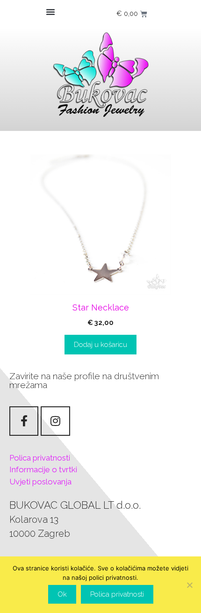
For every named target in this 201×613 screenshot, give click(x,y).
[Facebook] (23, 420)
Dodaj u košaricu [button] (100, 344)
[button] (50, 12)
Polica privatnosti (39, 457)
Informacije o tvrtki (43, 469)
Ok (62, 594)
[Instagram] (55, 420)
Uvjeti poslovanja (40, 481)
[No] (189, 585)
